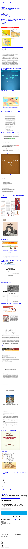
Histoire (15, 20)
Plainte (2, 494)
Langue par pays (4, 19)
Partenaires (6, 494)
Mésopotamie (6, 24)
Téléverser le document (5, 8)
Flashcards (9, 2)
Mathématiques (11, 19)
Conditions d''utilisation (15, 498)
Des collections (8, 12)
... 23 (4, 482)
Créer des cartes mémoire (15, 8)
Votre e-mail (3, 532)
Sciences (16, 19)
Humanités (11, 20)
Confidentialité (7, 498)
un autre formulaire (15, 519)
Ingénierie (7, 20)
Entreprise (3, 20)
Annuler (2, 547)
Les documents (4, 2)
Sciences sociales (21, 19)
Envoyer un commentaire (5, 508)
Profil (2, 18)
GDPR (2, 498)
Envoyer (6, 547)
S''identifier (3, 7)
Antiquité (5, 23)
